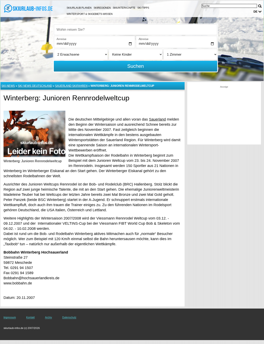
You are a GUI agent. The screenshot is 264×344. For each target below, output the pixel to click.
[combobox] (135, 29)
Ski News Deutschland (35, 85)
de (255, 11)
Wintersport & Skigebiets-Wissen (90, 14)
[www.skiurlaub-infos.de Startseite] (29, 8)
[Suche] (260, 6)
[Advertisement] (224, 114)
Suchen (135, 66)
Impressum (10, 317)
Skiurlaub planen (79, 7)
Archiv (48, 317)
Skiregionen (102, 7)
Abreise (143, 39)
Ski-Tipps (143, 7)
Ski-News (8, 85)
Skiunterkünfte (124, 7)
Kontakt (30, 317)
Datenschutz (69, 317)
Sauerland (157, 119)
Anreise (61, 39)
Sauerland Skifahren (71, 85)
